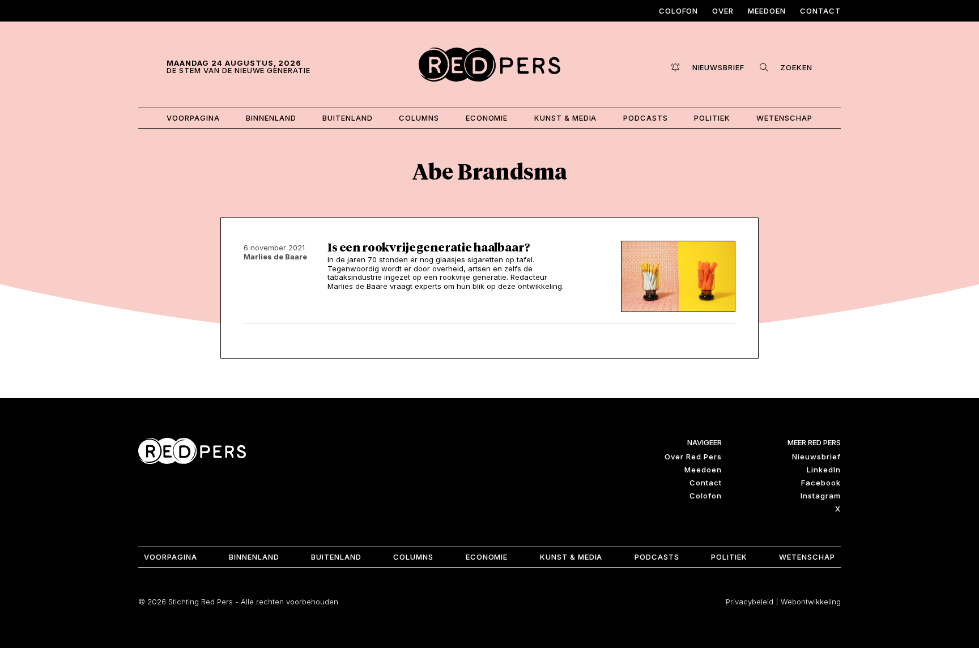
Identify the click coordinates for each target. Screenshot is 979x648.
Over (723, 10)
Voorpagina (193, 117)
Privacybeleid (749, 601)
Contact (820, 10)
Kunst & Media (565, 117)
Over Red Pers (693, 456)
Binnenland (271, 117)
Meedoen (767, 10)
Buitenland (347, 117)
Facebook (821, 482)
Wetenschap (784, 117)
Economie (487, 117)
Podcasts (645, 117)
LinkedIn (824, 469)
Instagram (821, 495)
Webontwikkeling (811, 601)
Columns (419, 117)
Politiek (712, 117)
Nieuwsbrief (816, 456)
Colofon (679, 10)
